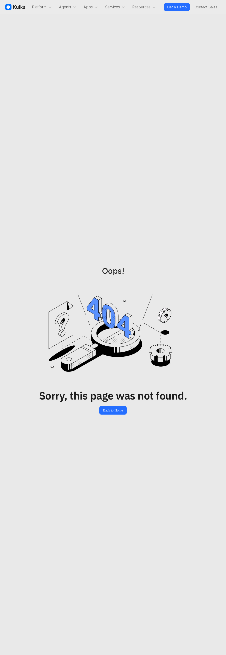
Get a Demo (177, 7)
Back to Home (113, 410)
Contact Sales (205, 7)
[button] (41, 7)
